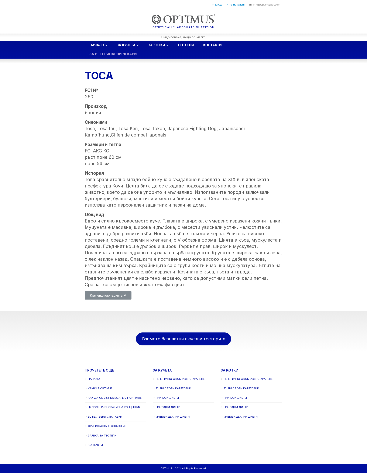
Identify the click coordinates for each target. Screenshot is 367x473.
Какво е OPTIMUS (100, 388)
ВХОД (218, 4)
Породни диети (168, 407)
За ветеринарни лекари (113, 54)
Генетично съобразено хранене (180, 378)
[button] (108, 295)
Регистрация (237, 4)
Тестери (186, 45)
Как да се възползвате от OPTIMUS (115, 397)
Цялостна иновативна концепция (114, 407)
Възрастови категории (173, 388)
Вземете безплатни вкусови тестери (181, 338)
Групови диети (167, 397)
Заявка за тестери (102, 435)
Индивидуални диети (173, 416)
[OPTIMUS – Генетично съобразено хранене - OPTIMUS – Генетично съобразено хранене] (183, 21)
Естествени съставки (105, 416)
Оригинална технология (107, 426)
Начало (96, 45)
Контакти (212, 45)
